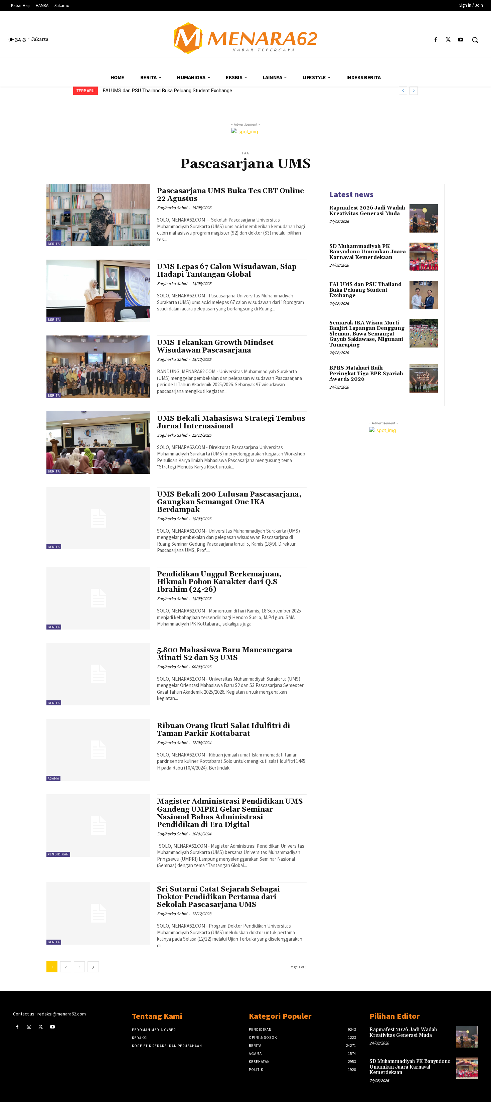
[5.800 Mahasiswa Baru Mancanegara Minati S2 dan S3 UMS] (98, 674)
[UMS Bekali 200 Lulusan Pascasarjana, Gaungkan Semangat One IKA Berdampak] (98, 518)
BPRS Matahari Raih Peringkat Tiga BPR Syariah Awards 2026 (366, 373)
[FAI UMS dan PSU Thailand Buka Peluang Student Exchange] (424, 295)
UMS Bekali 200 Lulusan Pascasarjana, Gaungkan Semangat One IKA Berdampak (229, 502)
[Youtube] (460, 39)
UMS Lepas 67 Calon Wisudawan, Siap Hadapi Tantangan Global (227, 271)
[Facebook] (435, 39)
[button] (475, 40)
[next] (414, 91)
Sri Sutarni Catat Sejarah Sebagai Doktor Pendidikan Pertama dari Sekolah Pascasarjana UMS (218, 897)
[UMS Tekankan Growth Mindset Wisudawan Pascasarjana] (98, 366)
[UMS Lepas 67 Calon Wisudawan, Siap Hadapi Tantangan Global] (98, 291)
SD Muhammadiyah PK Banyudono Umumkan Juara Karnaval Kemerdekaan (367, 252)
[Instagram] (29, 1027)
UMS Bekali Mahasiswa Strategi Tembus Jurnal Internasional (231, 422)
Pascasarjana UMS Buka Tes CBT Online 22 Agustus (230, 195)
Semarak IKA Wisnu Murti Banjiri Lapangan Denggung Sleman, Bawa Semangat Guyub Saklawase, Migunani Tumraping (231, 91)
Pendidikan (58, 854)
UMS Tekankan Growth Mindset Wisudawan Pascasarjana (215, 346)
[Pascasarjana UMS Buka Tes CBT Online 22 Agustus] (98, 215)
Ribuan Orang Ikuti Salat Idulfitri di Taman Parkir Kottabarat (223, 730)
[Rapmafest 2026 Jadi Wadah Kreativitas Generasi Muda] (424, 218)
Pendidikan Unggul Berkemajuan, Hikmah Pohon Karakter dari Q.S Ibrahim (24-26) (219, 582)
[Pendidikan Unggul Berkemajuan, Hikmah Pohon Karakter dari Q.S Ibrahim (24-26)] (98, 598)
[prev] (403, 91)
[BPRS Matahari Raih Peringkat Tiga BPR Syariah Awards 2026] (424, 378)
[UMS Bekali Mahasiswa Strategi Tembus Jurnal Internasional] (98, 442)
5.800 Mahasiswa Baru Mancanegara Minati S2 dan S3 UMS (224, 654)
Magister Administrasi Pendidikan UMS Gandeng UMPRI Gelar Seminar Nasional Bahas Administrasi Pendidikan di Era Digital (230, 813)
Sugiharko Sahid (172, 208)
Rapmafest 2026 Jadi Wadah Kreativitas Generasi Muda (367, 211)
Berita (54, 244)
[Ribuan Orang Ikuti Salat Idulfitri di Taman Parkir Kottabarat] (98, 750)
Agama (53, 778)
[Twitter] (448, 39)
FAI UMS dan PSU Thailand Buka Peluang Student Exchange (365, 290)
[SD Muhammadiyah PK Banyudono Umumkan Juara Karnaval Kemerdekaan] (424, 257)
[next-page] (93, 966)
